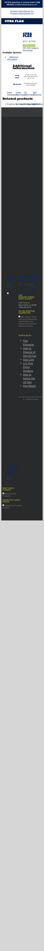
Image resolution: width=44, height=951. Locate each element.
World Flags (28, 50)
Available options (29, 45)
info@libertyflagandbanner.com (26, 4)
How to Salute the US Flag (29, 378)
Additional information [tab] (12, 58)
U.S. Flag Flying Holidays (28, 367)
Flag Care (28, 359)
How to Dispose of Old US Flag (29, 352)
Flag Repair (29, 385)
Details (10, 290)
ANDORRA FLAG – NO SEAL (12, 469)
